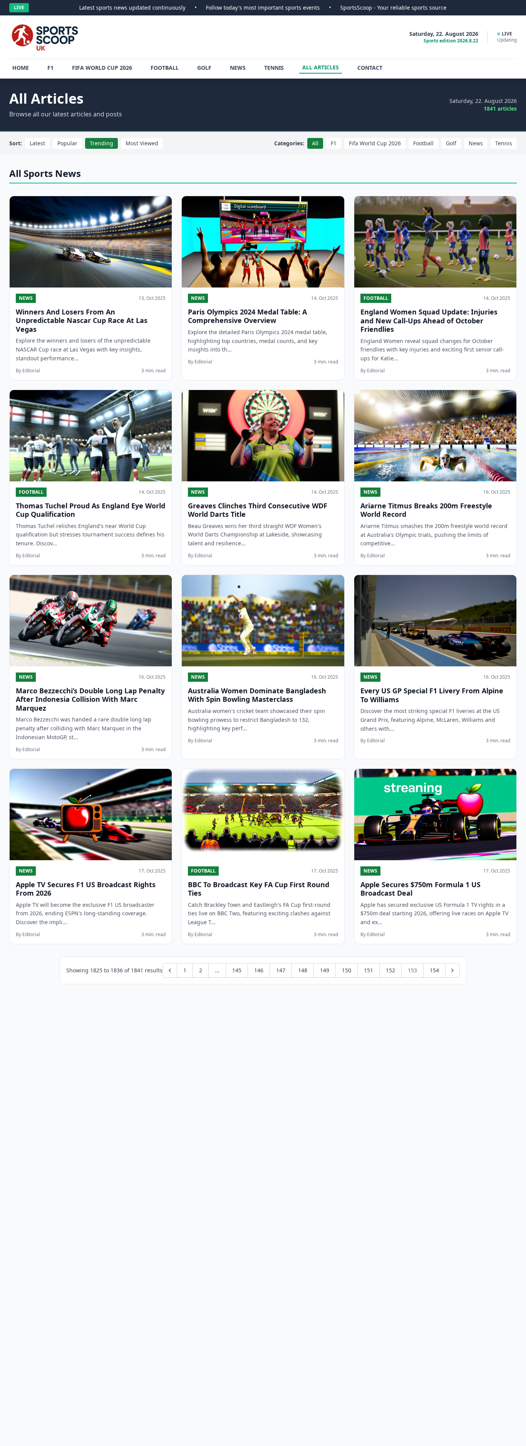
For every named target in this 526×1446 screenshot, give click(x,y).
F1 (50, 67)
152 (390, 970)
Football (165, 67)
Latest (37, 143)
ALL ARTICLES (320, 67)
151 (368, 970)
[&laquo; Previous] (169, 970)
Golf (204, 67)
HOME (20, 67)
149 (324, 970)
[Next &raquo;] (452, 970)
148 (302, 970)
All (315, 143)
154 (434, 970)
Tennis (274, 67)
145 (236, 970)
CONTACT (369, 67)
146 (258, 970)
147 (280, 970)
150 (346, 970)
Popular (67, 143)
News (238, 67)
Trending (101, 143)
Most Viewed (142, 143)
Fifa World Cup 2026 (102, 67)
